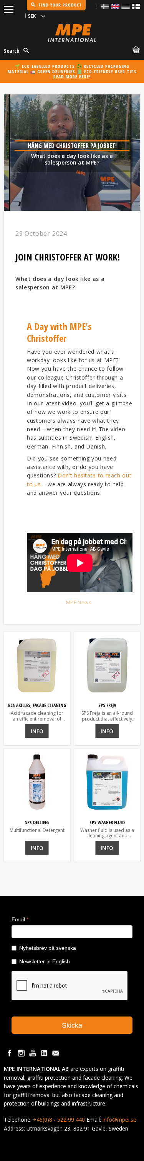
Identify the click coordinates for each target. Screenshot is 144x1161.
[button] (8, 8)
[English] (115, 6)
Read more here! (72, 76)
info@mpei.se (119, 1119)
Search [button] (12, 50)
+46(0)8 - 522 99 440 (59, 1119)
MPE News (78, 602)
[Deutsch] (125, 6)
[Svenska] (104, 6)
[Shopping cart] (134, 51)
